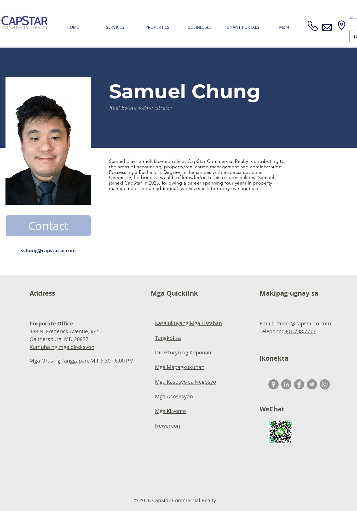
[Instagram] (325, 384)
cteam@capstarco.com (303, 323)
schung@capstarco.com (48, 250)
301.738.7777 (300, 331)
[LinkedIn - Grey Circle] (286, 384)
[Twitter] (312, 384)
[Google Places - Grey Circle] (273, 384)
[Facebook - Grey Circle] (299, 384)
